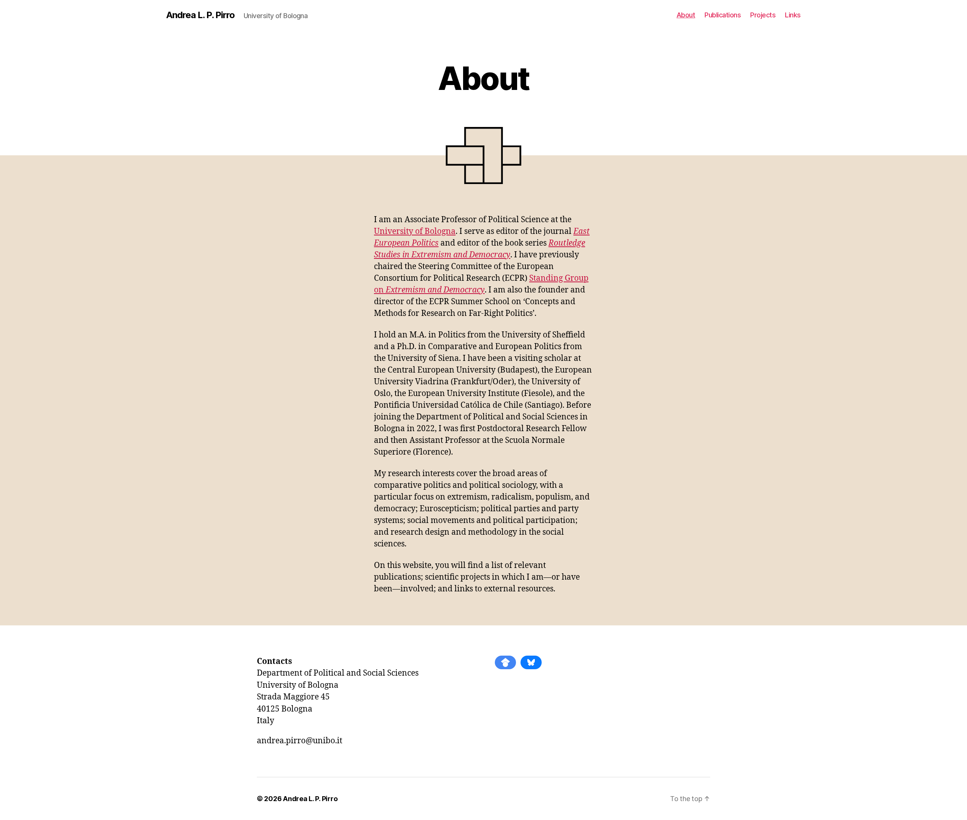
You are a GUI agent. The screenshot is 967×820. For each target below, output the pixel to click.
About (686, 15)
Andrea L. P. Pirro (200, 15)
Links (793, 15)
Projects (762, 15)
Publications (722, 15)
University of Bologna (415, 231)
